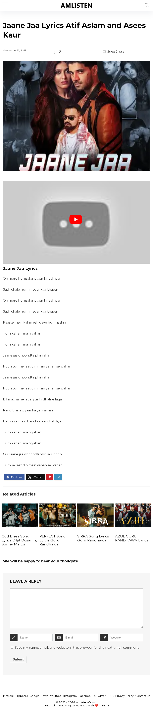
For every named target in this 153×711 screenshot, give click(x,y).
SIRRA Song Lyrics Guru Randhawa (93, 538)
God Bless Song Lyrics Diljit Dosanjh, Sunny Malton (19, 540)
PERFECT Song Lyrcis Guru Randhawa (52, 540)
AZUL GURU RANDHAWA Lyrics (131, 538)
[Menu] (5, 5)
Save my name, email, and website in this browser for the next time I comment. (77, 647)
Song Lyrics (115, 51)
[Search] (147, 5)
